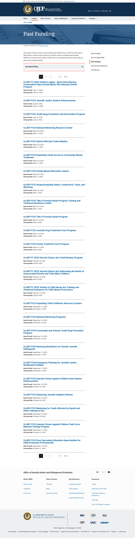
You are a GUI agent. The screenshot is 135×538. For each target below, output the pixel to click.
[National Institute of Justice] (104, 516)
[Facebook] (99, 473)
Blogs (48, 489)
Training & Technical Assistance (98, 494)
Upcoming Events (51, 493)
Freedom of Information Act (100, 531)
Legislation (27, 489)
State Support (73, 489)
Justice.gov (122, 531)
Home (25, 22)
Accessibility (12, 531)
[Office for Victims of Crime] (93, 524)
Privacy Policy (54, 531)
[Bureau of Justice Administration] (82, 516)
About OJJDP (27, 484)
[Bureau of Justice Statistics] (93, 517)
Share (111, 12)
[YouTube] (110, 473)
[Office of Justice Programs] (27, 9)
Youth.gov (95, 500)
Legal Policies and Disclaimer (70, 531)
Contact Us (96, 11)
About (90, 11)
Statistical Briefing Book (76, 493)
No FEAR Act (86, 531)
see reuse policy (43, 45)
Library (94, 484)
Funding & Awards (75, 484)
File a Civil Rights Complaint (101, 504)
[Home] (48, 9)
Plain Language (43, 531)
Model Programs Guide (76, 498)
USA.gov (114, 531)
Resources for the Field (99, 489)
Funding (30, 22)
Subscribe (105, 11)
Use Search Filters (31, 67)
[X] (104, 473)
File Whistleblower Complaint (27, 531)
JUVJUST (49, 484)
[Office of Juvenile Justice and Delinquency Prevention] (82, 524)
